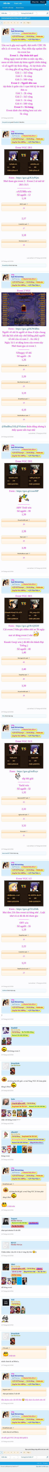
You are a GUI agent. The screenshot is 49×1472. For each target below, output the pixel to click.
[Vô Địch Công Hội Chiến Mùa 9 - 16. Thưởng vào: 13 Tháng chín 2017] (14, 1116)
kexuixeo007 (6, 853)
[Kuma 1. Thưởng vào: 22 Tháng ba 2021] (24, 1284)
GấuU (13, 1264)
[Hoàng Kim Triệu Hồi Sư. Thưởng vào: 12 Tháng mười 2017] (19, 1116)
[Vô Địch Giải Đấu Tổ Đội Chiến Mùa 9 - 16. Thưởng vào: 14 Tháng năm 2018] (14, 1153)
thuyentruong (6, 122)
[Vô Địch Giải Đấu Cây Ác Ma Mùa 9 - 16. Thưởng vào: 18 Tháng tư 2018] (9, 1284)
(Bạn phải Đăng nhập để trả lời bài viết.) (37, 1449)
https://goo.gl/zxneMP (28, 491)
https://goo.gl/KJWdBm (27, 328)
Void (12, 1300)
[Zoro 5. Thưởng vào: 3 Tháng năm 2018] (23, 1313)
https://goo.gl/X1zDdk (27, 909)
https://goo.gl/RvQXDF (27, 625)
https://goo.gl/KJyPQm (27, 177)
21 (24, 23)
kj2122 (13, 1243)
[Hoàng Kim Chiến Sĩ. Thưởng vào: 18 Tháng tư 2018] (14, 1284)
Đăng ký (42, 2)
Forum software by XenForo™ (10, 1466)
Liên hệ (39, 1463)
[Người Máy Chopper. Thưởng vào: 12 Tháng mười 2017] (9, 1044)
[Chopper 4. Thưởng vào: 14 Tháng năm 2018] (9, 1153)
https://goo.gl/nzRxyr (27, 771)
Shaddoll (16, 122)
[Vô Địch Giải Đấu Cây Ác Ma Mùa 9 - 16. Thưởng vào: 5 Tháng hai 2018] (4, 1153)
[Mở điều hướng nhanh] (47, 13)
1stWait (4, 990)
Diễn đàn (6, 3)
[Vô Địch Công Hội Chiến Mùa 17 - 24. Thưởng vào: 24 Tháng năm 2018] (24, 1153)
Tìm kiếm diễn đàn (7, 8)
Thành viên (18, 3)
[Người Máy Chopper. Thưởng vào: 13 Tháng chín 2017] (4, 1116)
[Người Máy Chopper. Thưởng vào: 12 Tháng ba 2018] (12, 1313)
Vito (3, 716)
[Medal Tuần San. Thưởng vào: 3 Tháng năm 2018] (12, 1074)
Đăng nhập (35, 2)
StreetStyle (5, 265)
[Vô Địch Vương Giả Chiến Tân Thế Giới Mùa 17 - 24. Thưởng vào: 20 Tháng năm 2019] (19, 1284)
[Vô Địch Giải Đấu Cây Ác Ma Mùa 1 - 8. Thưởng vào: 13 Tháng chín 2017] (9, 1116)
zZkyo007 (14, 1132)
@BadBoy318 (9, 426)
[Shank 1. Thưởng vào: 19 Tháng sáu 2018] (29, 1116)
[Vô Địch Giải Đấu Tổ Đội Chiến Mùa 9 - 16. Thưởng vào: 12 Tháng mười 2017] (4, 1044)
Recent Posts (20, 8)
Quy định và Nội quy (42, 1466)
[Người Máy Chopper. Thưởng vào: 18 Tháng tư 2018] (4, 1284)
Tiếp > (28, 23)
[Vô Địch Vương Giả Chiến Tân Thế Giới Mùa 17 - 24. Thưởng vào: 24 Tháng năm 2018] (19, 1153)
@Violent (21, 426)
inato (13, 1099)
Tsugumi (14, 1219)
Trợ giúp (45, 1463)
